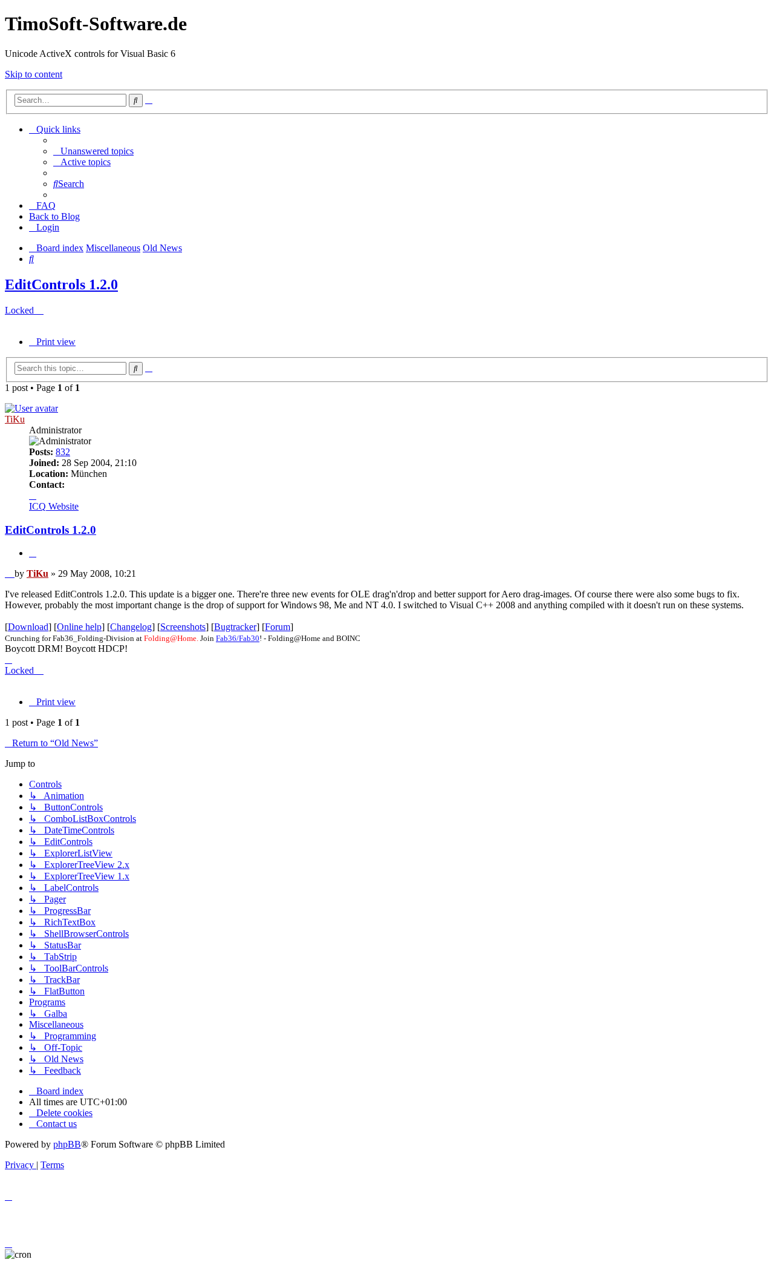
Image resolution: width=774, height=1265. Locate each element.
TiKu (15, 419)
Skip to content (33, 74)
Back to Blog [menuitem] (54, 216)
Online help (79, 627)
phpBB (67, 1144)
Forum (277, 627)
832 (63, 452)
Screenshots (183, 627)
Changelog (131, 627)
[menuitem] (93, 151)
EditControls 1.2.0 (61, 284)
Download (28, 627)
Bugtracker (235, 627)
